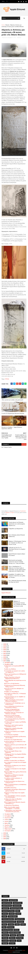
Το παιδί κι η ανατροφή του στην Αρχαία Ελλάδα (15, 769)
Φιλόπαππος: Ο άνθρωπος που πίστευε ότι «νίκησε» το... (15, 766)
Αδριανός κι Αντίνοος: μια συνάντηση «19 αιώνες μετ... (15, 745)
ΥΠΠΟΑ (7, 379)
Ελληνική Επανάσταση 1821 (9, 921)
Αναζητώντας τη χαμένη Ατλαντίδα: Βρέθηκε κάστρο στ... (13, 729)
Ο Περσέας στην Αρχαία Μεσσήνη (13, 739)
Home (3, 25)
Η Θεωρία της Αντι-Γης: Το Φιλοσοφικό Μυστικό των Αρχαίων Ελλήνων (17, 549)
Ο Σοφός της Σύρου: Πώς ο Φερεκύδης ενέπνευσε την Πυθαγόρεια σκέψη (20, 612)
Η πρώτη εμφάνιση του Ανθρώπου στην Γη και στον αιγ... (15, 742)
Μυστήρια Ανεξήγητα (15, 932)
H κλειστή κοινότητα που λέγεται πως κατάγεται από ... (14, 782)
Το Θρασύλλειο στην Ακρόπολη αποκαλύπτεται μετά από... (12, 811)
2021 (4, 653)
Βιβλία (17, 911)
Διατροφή (11, 913)
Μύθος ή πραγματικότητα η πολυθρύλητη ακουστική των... (15, 785)
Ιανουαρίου (8, 830)
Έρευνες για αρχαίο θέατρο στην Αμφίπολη (13, 751)
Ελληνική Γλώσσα (19, 919)
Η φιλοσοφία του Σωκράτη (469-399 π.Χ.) (14, 666)
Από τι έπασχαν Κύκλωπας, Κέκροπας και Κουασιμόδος (14, 719)
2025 (4, 646)
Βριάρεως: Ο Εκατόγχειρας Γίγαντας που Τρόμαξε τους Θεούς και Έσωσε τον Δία (17, 543)
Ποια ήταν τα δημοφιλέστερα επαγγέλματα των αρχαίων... (12, 710)
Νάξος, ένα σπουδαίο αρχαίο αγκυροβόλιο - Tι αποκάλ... (12, 807)
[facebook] (18, 1)
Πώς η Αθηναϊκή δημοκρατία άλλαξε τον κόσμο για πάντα (17, 581)
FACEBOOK (9, 848)
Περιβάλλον (20, 935)
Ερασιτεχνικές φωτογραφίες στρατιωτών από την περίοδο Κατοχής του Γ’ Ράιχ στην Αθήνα (16, 561)
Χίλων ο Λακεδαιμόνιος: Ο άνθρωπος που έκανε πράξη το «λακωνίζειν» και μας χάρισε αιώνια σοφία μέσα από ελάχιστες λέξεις (17, 569)
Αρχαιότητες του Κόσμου (8, 911)
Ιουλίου (7, 819)
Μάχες (4, 927)
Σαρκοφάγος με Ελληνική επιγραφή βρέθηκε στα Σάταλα (13, 775)
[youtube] (23, 1)
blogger (24, 444)
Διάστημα (5, 913)
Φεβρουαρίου (8, 829)
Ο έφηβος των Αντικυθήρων (11, 691)
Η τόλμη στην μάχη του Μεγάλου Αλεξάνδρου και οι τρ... (13, 799)
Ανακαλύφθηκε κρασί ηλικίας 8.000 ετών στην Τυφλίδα (15, 748)
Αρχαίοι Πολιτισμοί (7, 905)
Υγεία (19, 940)
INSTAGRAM (9, 857)
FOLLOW (23, 857)
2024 (5, 648)
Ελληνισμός (20, 921)
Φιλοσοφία (5, 943)
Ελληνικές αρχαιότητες (8, 919)
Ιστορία (17, 924)
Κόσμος (23, 924)
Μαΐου (6, 823)
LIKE (24, 848)
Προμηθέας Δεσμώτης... (10, 787)
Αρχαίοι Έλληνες (17, 903)
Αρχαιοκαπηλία (16, 905)
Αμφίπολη (5, 900)
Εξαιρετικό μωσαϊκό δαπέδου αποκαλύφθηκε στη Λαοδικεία (12, 716)
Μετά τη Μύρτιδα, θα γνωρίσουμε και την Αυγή (15, 681)
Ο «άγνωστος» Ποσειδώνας (11, 805)
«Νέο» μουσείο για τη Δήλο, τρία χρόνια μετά (12, 400)
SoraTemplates (11, 950)
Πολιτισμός (5, 937)
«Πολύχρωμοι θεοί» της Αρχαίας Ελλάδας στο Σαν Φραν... (15, 754)
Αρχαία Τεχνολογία (7, 903)
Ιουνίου (7, 821)
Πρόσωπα (12, 937)
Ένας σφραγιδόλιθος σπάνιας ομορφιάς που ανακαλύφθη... (15, 796)
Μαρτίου (7, 827)
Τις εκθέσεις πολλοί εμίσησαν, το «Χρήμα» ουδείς (13, 778)
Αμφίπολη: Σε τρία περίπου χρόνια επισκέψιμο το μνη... (13, 725)
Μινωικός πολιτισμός (7, 929)
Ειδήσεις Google (10, 512)
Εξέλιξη (4, 924)
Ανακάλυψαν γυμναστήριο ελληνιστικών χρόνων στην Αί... (15, 790)
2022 (4, 651)
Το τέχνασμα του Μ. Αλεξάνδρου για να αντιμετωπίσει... (14, 703)
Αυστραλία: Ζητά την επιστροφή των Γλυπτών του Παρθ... (14, 713)
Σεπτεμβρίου (8, 816)
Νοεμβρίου (8, 664)
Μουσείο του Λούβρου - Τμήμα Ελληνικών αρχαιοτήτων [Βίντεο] (12, 427)
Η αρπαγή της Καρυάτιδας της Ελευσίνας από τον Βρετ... (15, 737)
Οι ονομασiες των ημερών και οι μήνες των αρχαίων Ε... (14, 671)
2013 (4, 838)
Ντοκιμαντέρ (5, 935)
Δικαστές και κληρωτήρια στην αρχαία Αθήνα (14, 793)
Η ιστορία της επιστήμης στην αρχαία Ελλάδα (14, 758)
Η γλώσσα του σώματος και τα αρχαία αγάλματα (14, 732)
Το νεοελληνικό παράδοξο (11, 734)
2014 (4, 836)
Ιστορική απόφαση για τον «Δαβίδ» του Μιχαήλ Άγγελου (14, 697)
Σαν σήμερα (19, 937)
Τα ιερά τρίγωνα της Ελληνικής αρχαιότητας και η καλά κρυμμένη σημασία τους (17, 524)
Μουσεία (7, 25)
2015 (4, 835)
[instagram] (16, 948)
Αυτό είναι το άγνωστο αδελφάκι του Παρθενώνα (14, 689)
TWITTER (8, 853)
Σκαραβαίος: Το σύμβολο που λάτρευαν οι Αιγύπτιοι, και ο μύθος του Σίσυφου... (17, 576)
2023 (4, 649)
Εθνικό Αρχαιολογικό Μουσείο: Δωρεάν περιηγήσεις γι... (14, 802)
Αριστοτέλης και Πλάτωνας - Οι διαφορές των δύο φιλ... (15, 694)
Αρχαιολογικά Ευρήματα (16, 908)
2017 (4, 660)
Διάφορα (18, 913)
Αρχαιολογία (5, 908)
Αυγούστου (8, 817)
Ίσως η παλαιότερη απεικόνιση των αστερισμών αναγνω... (13, 707)
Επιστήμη (11, 924)
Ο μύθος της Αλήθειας (10, 669)
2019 (4, 657)
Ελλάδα (4, 916)
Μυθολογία (5, 932)
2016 (4, 833)
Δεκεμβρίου (8, 662)
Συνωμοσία (5, 940)
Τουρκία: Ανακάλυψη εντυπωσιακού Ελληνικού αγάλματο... (13, 700)
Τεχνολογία (12, 940)
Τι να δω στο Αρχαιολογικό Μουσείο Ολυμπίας (13, 413)
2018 (4, 659)
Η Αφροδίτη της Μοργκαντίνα (16, 528)
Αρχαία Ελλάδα (13, 900)
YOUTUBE (8, 861)
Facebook (23, 511)
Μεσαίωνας (10, 927)
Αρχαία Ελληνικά (6, 592)
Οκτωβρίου (8, 814)
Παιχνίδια (13, 935)
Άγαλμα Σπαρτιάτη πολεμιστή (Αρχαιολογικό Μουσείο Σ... (12, 677)
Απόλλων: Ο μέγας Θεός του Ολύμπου (14, 760)
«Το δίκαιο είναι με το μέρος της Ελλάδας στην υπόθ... (15, 722)
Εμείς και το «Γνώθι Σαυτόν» (11, 683)
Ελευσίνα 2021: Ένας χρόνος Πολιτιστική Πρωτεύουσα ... (15, 772)
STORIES (12, 943)
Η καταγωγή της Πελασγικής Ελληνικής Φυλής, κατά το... (14, 686)
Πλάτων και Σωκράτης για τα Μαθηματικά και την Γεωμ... (15, 674)
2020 (5, 655)
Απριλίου (7, 825)
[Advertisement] (14, 486)
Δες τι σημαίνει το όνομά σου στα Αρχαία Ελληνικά (15, 763)
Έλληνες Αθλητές (13, 916)
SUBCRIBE (23, 861)
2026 (5, 644)
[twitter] (21, 1)
